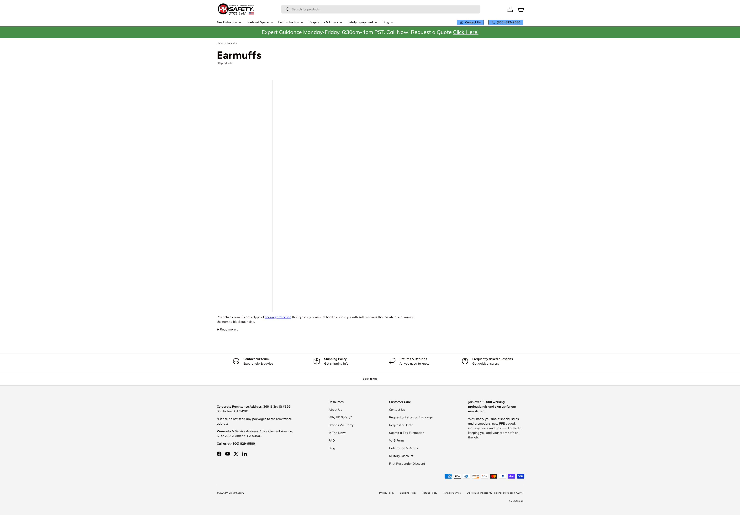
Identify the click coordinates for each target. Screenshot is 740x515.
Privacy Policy (386, 492)
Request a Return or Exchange (411, 417)
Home (220, 43)
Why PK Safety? (340, 417)
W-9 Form (396, 440)
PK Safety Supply (234, 492)
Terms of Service (452, 492)
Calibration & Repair (403, 448)
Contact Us (397, 409)
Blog (332, 448)
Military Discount (401, 456)
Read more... (227, 329)
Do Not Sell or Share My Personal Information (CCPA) (495, 492)
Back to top (370, 378)
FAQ (332, 440)
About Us (335, 409)
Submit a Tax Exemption (406, 433)
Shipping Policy (408, 492)
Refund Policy (429, 492)
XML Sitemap (516, 500)
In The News (337, 433)
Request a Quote (401, 425)
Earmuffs (232, 43)
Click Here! (465, 32)
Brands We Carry (341, 425)
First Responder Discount (407, 463)
